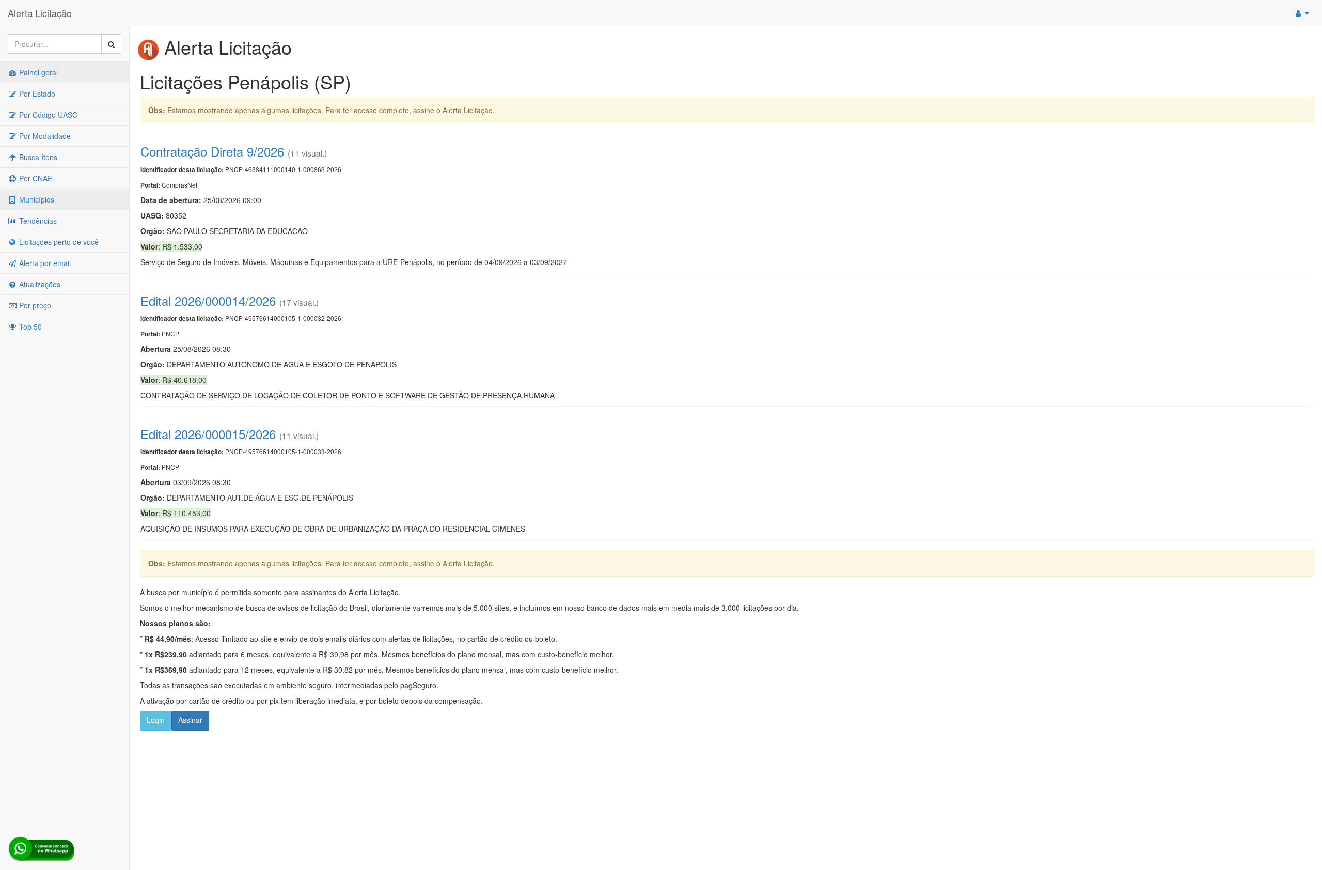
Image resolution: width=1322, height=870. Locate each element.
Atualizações (38, 284)
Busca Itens (37, 157)
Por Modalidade (44, 136)
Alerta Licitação (40, 13)
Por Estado (36, 93)
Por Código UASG (47, 115)
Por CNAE (34, 178)
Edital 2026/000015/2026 (208, 434)
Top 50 (29, 326)
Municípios (35, 199)
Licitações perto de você (58, 242)
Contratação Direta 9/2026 (212, 151)
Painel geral (37, 72)
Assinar (190, 719)
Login (156, 719)
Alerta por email (44, 263)
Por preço (34, 305)
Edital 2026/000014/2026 (208, 300)
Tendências (37, 220)
